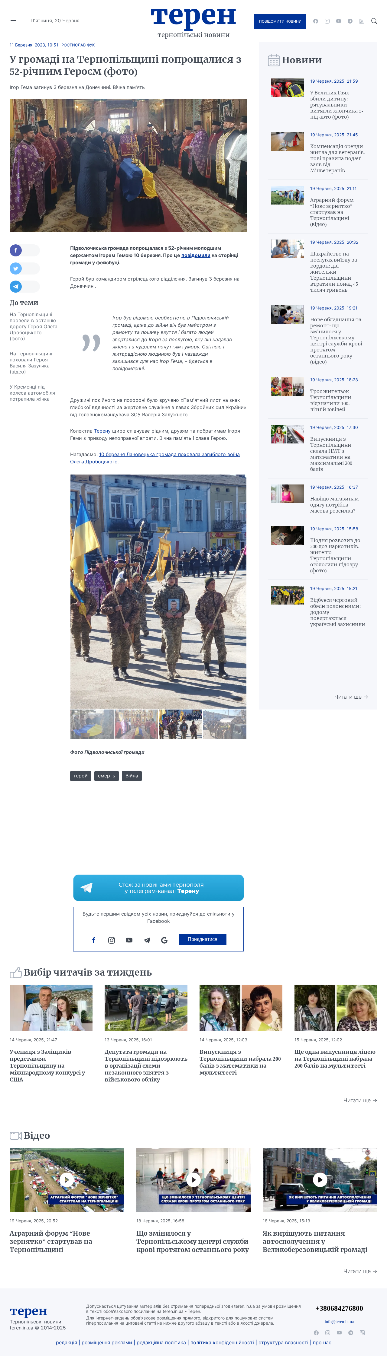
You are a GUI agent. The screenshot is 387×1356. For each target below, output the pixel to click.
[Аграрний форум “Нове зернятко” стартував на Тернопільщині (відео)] (287, 206)
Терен (193, 14)
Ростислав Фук (78, 45)
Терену (102, 431)
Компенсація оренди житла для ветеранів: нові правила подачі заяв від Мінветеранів (337, 158)
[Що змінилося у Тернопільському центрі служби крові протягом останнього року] (193, 1180)
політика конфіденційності (222, 1342)
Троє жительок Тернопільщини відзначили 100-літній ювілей (330, 400)
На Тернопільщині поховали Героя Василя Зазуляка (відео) (31, 363)
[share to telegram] (25, 287)
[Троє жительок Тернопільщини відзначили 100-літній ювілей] (287, 394)
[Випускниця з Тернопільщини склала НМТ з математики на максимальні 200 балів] (287, 448)
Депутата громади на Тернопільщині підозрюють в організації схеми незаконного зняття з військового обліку (146, 1065)
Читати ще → (351, 697)
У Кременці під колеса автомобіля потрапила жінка (32, 393)
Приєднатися (202, 939)
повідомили (195, 255)
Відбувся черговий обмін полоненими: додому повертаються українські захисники (337, 612)
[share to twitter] (25, 268)
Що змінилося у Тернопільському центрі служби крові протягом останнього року (192, 1241)
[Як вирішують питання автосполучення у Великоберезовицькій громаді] (320, 1180)
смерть (106, 776)
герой (81, 776)
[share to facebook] (25, 250)
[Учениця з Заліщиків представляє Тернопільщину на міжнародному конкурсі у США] (51, 1008)
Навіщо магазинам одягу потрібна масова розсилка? (334, 505)
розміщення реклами (107, 1342)
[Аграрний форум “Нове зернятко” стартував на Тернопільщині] (67, 1180)
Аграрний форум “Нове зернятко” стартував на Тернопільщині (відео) (332, 212)
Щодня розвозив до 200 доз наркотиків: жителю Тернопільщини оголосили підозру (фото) (335, 555)
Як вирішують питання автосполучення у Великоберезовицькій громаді (315, 1241)
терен (28, 1311)
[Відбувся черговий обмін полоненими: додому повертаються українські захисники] (287, 606)
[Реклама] (158, 887)
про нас (322, 1342)
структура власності (283, 1342)
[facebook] (315, 21)
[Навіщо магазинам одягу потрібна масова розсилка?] (287, 499)
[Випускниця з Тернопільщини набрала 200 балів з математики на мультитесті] (241, 1008)
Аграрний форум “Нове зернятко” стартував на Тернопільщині (51, 1241)
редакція (66, 1342)
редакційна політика (161, 1342)
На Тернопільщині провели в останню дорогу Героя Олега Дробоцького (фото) (33, 326)
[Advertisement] (34, 496)
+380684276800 (339, 1308)
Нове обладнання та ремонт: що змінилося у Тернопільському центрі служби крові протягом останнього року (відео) (336, 340)
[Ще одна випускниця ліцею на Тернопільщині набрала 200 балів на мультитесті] (335, 1008)
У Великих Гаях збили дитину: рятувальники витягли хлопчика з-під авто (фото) (336, 105)
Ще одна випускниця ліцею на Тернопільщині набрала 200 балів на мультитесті (335, 1058)
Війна (131, 776)
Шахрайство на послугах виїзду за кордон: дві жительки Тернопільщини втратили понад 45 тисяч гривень (334, 272)
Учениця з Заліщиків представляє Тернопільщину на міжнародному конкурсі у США (47, 1065)
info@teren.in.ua (339, 1321)
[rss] (361, 21)
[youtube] (338, 21)
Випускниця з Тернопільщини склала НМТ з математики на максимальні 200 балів (331, 454)
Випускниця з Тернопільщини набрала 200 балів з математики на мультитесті (240, 1062)
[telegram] (350, 21)
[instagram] (327, 21)
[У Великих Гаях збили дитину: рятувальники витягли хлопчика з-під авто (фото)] (287, 99)
